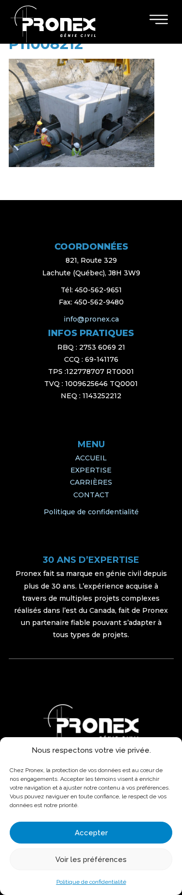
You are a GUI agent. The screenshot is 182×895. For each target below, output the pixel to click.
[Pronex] (91, 725)
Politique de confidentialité (91, 881)
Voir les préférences (91, 859)
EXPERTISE (91, 470)
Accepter (91, 832)
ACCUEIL (91, 458)
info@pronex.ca (91, 319)
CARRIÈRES (91, 482)
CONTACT (91, 494)
